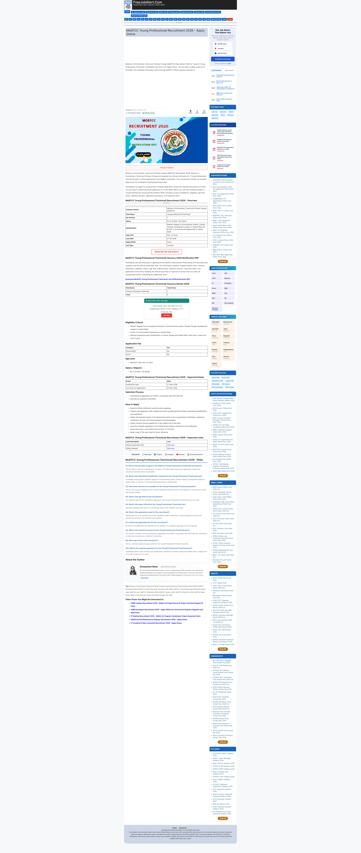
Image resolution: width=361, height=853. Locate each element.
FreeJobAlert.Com (147, 2)
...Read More (144, 578)
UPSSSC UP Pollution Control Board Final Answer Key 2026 (223, 672)
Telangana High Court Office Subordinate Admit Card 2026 (223, 504)
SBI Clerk (230, 115)
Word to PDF (215, 377)
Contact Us (183, 828)
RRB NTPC (215, 118)
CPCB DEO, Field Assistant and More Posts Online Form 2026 (223, 182)
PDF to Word (215, 384)
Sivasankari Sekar (134, 113)
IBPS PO (231, 112)
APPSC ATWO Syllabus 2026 (224, 766)
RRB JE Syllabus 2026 (221, 804)
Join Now (166, 315)
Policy (175, 828)
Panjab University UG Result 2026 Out (225, 76)
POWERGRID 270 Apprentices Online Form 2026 (222, 201)
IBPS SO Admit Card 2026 (222, 533)
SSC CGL (214, 112)
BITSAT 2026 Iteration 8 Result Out (224, 82)
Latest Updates (216, 70)
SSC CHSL (223, 112)
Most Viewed (229, 70)
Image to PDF (230, 381)
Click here (171, 445)
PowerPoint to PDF (217, 381)
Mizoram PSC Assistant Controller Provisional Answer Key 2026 (221, 714)
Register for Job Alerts (167, 252)
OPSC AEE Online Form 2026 (224, 471)
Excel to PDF (225, 377)
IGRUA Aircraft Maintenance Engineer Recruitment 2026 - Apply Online (159, 620)
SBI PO (223, 115)
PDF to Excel (225, 384)
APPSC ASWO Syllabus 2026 (224, 769)
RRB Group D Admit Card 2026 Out (224, 94)
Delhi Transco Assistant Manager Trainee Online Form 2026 (222, 420)
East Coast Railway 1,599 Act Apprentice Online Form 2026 (223, 189)
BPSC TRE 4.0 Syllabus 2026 (224, 763)
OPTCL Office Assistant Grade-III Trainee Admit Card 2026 (224, 545)
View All (223, 261)
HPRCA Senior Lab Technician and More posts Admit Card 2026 (223, 538)
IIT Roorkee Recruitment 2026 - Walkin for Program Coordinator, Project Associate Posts (166, 616)
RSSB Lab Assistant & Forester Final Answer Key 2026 (222, 726)
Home (127, 12)
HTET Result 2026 (220, 583)
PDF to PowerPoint (217, 387)
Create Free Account (223, 59)
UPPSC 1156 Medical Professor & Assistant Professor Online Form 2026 (223, 466)
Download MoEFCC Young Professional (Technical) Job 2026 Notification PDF (158, 279)
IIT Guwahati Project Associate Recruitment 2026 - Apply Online (156, 623)
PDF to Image (230, 387)
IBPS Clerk (215, 115)
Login (229, 63)
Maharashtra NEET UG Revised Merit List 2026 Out (225, 88)
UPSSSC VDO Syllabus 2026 (223, 777)
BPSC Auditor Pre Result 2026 (224, 100)
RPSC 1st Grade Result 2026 (223, 644)
